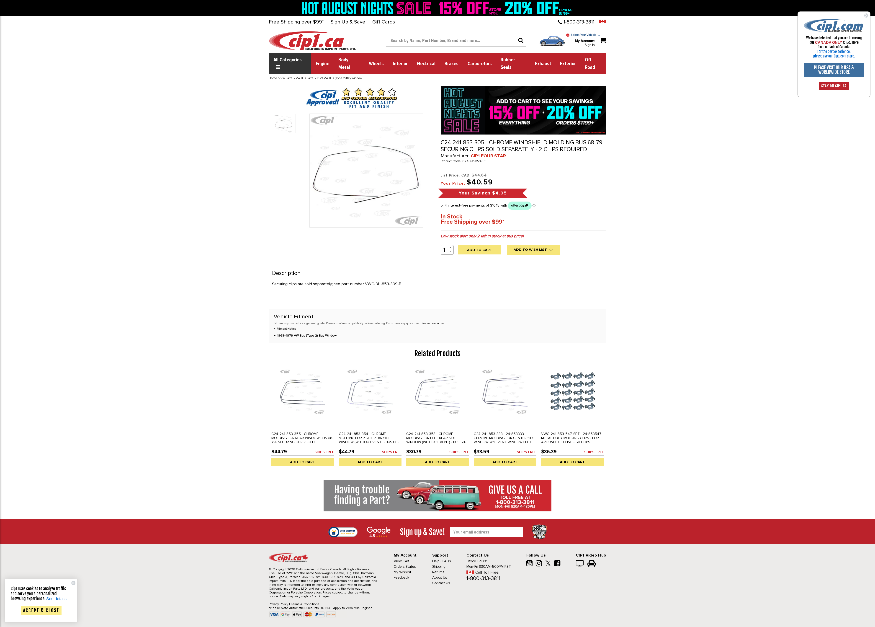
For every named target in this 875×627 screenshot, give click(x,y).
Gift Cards (383, 22)
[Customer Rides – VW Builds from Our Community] (591, 563)
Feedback (401, 577)
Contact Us (441, 583)
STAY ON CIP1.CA (834, 86)
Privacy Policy (278, 604)
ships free (324, 452)
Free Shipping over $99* (296, 22)
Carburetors (480, 63)
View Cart (401, 561)
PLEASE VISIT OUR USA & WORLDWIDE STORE (834, 70)
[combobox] (456, 41)
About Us (439, 577)
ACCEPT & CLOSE (41, 610)
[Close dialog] (866, 15)
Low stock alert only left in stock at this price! (482, 235)
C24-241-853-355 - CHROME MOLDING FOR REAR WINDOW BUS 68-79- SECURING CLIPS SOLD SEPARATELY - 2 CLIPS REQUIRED (302, 440)
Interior (400, 63)
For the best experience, (834, 51)
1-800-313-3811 (579, 22)
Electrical (426, 63)
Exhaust (543, 63)
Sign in (590, 45)
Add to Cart (302, 462)
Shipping (438, 566)
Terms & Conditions (305, 604)
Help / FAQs (441, 561)
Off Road (590, 63)
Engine (322, 63)
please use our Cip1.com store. (834, 56)
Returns (438, 572)
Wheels (376, 63)
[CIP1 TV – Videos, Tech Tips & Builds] (580, 563)
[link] (367, 8)
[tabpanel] (302, 417)
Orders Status (405, 566)
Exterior (568, 63)
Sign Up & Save (348, 22)
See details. (57, 598)
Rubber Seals (508, 63)
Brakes (451, 63)
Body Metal (344, 63)
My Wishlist (402, 572)
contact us (438, 323)
